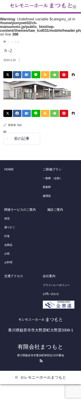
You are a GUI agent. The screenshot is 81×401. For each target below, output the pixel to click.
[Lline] (36, 74)
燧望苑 (47, 195)
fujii (19, 125)
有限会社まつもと (40, 347)
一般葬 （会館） (52, 178)
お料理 (8, 262)
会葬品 (8, 244)
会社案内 (49, 276)
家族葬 (47, 187)
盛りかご (9, 227)
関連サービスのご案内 (20, 209)
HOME (9, 169)
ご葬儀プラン (52, 169)
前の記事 (21, 138)
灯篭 (7, 236)
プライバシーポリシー (56, 285)
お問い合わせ (51, 293)
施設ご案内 (55, 209)
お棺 (7, 253)
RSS (40, 360)
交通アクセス (13, 276)
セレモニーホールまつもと (43, 377)
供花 (7, 218)
